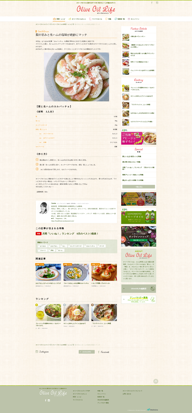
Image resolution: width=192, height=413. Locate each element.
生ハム (60, 250)
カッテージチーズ (75, 246)
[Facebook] (151, 3)
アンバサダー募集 (103, 403)
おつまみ (43, 246)
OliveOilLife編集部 (138, 289)
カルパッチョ (90, 246)
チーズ (102, 246)
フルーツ (43, 250)
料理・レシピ (61, 19)
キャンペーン (135, 19)
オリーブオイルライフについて (132, 391)
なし (63, 246)
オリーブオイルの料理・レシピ (62, 24)
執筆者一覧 (121, 19)
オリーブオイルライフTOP (81, 391)
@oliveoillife (86, 352)
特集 (109, 19)
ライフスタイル (97, 19)
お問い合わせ (127, 394)
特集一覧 (100, 391)
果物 (52, 250)
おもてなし (54, 246)
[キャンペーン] (138, 199)
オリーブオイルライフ (43, 24)
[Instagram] (157, 3)
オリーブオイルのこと (79, 19)
